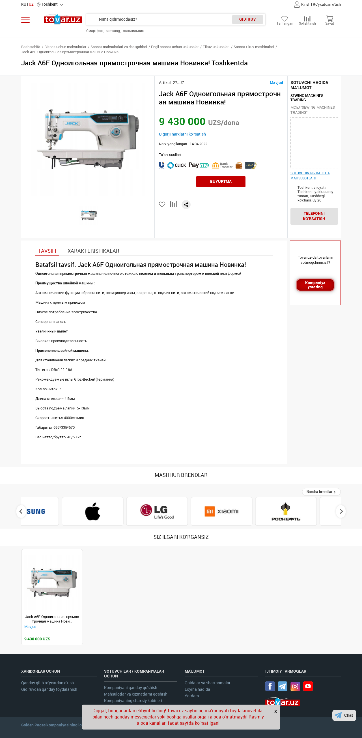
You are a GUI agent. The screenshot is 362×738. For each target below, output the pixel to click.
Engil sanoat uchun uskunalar (175, 47)
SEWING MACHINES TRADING (306, 98)
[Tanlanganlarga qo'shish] (162, 204)
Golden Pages (33, 725)
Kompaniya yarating (315, 284)
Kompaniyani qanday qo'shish (130, 687)
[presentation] (21, 511)
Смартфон (95, 31)
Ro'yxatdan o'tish (327, 4)
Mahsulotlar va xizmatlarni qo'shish (135, 694)
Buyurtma (221, 181)
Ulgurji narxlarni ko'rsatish (182, 134)
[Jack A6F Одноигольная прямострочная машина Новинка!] (52, 582)
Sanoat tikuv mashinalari (254, 47)
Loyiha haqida (197, 689)
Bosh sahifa (30, 47)
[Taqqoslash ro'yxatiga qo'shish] (173, 206)
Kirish (305, 4)
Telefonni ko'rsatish (314, 216)
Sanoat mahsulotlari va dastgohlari (118, 47)
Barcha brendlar (320, 492)
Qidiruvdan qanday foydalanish (49, 689)
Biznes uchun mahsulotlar (65, 47)
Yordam (192, 696)
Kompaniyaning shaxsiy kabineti (133, 700)
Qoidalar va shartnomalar (207, 683)
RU (23, 4)
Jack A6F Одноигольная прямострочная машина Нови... (52, 619)
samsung (113, 31)
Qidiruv (247, 19)
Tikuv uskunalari (216, 47)
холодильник (133, 31)
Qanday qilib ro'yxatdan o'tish (47, 683)
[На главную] (63, 19)
